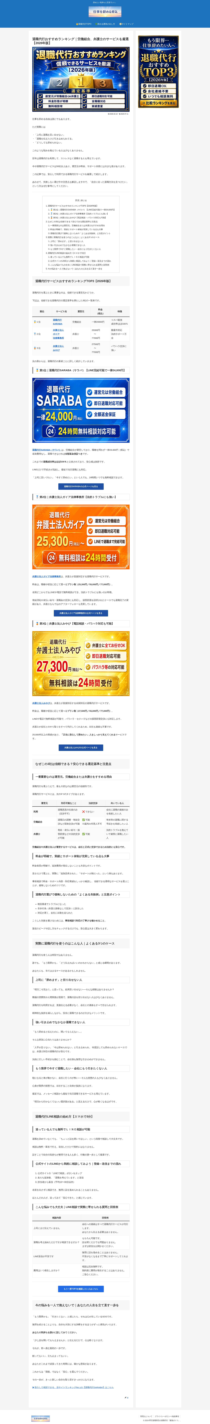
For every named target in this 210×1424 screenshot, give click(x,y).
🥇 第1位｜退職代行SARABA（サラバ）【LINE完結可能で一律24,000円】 (83, 210)
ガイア (56, 334)
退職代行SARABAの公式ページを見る (81, 486)
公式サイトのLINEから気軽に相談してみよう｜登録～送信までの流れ (80, 261)
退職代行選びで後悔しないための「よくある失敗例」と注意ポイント (80, 233)
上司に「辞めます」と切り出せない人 (66, 241)
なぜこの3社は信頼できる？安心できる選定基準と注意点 (73, 221)
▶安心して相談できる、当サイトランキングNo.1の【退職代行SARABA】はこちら (73, 1387)
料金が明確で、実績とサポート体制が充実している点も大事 (76, 229)
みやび (56, 350)
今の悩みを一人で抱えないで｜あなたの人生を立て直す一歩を (75, 269)
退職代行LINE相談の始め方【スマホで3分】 (67, 253)
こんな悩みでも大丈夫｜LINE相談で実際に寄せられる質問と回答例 (79, 265)
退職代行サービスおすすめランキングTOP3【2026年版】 (73, 206)
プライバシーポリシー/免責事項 (167, 1416)
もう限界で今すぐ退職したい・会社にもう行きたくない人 (75, 249)
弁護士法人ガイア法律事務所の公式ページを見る (81, 613)
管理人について (146, 1416)
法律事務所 (58, 338)
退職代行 (57, 320)
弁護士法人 (58, 330)
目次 (77, 200)
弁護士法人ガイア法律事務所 (46, 576)
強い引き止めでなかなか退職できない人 (67, 245)
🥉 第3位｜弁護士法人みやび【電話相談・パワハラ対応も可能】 (78, 217)
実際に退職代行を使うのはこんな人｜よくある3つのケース (74, 237)
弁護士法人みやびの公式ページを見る (80, 748)
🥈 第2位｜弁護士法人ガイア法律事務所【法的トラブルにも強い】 (79, 214)
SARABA (57, 324)
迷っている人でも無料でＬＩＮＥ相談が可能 (69, 257)
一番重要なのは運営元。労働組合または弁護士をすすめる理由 (77, 225)
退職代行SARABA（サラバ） (46, 450)
